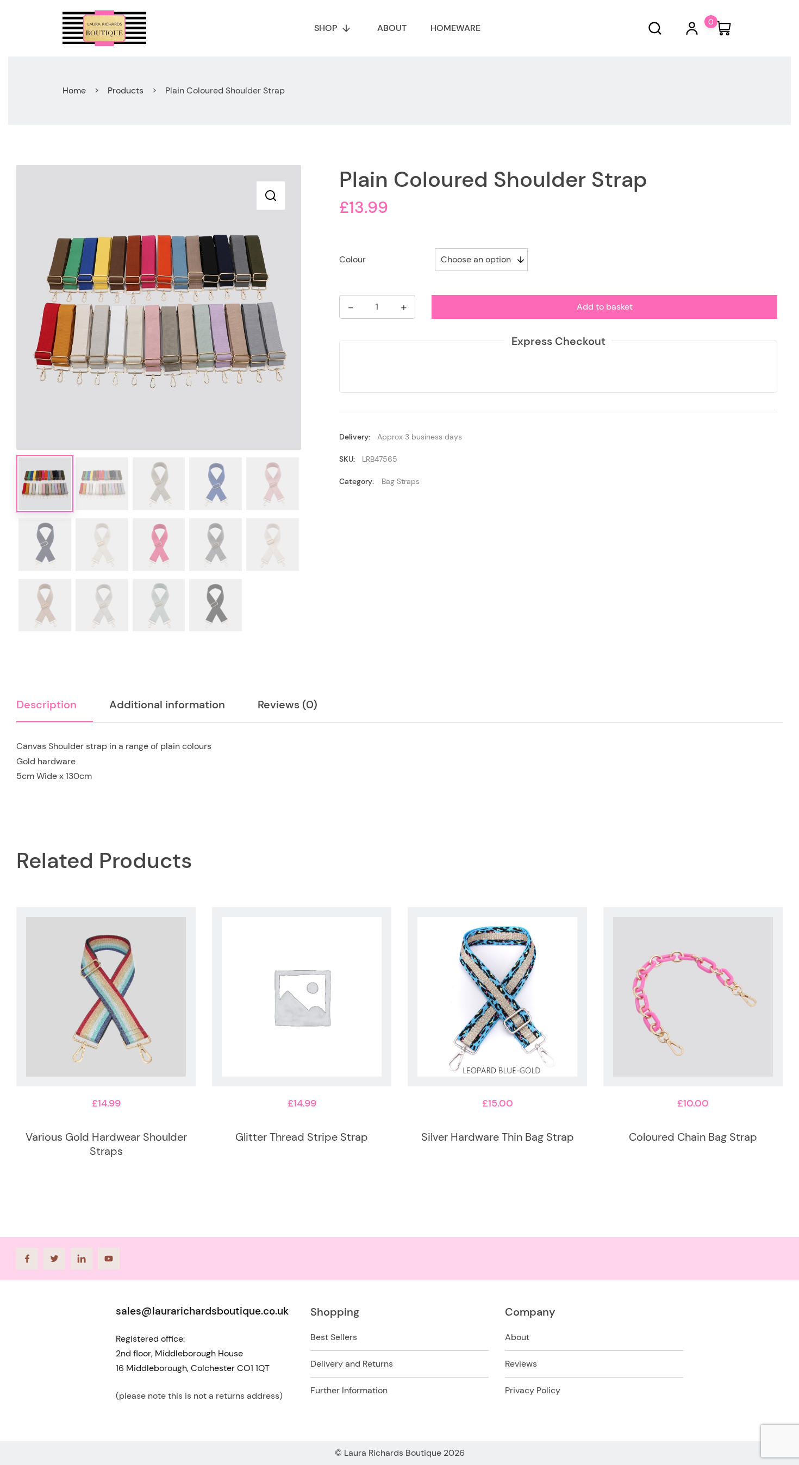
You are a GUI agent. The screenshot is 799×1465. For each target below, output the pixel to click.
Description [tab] (46, 704)
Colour (352, 259)
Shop (325, 28)
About (392, 28)
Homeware (455, 28)
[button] (271, 195)
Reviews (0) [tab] (287, 704)
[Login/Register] (691, 28)
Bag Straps (401, 481)
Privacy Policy (532, 1390)
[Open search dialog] (654, 28)
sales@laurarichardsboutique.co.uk (202, 1311)
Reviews (521, 1363)
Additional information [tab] (167, 704)
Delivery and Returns (351, 1363)
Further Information (349, 1390)
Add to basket (605, 306)
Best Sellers (333, 1337)
